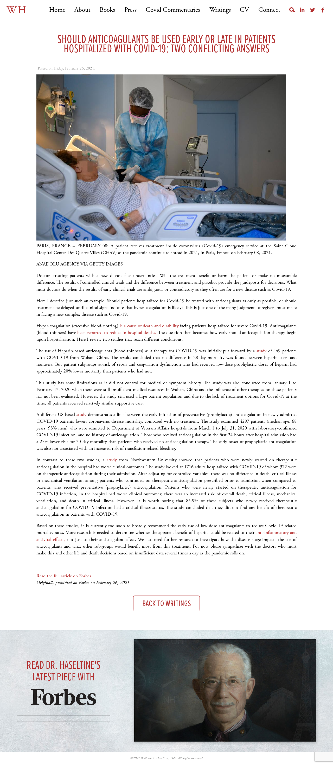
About (82, 10)
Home (57, 10)
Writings (219, 10)
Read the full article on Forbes (63, 576)
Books (107, 10)
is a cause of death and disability (149, 326)
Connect (269, 10)
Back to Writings (166, 604)
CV (244, 10)
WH (17, 10)
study (261, 351)
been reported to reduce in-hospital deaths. (116, 333)
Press (130, 10)
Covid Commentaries (173, 10)
